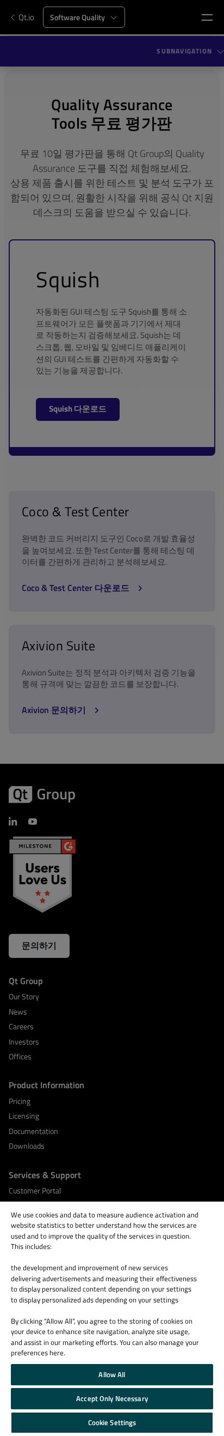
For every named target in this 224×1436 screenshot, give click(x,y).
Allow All (111, 1374)
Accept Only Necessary (112, 1398)
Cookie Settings (112, 1422)
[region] (112, 1319)
